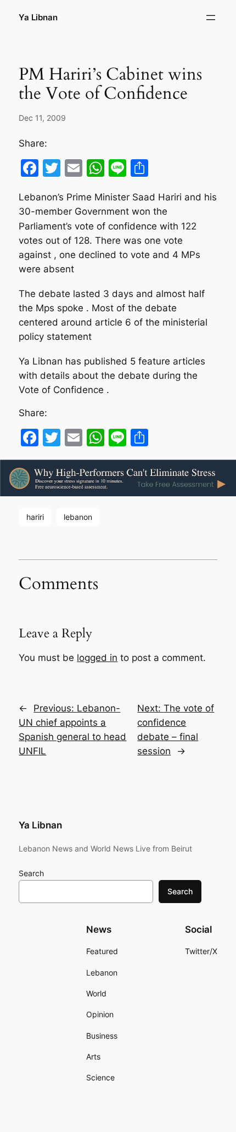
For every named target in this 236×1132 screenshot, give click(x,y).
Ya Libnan (38, 18)
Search (31, 873)
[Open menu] (210, 17)
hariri (35, 517)
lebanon (78, 517)
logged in (97, 657)
